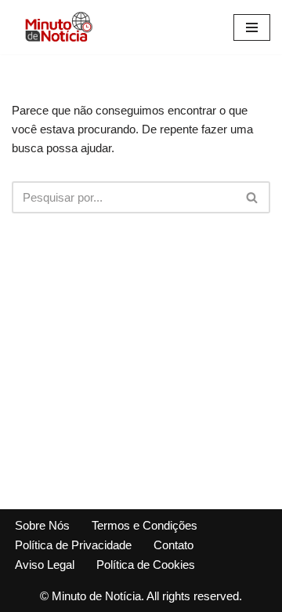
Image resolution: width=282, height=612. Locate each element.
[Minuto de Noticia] (59, 27)
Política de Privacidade (73, 545)
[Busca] (252, 197)
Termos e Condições (144, 525)
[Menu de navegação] (251, 27)
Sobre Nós (42, 525)
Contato (173, 545)
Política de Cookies (145, 564)
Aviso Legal (44, 564)
